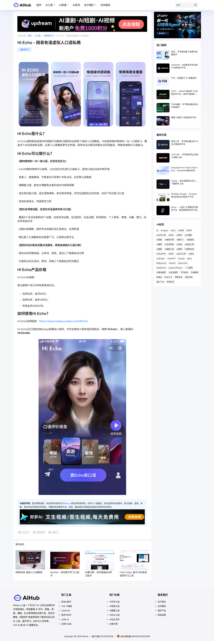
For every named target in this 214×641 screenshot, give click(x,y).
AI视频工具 (115, 606)
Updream (65, 610)
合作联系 (105, 5)
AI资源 (62, 5)
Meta (189, 258)
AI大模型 (188, 235)
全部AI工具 (66, 624)
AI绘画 (179, 244)
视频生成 (178, 277)
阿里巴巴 (170, 282)
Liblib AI (65, 619)
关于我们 (89, 5)
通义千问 (160, 282)
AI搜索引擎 (169, 240)
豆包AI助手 (66, 601)
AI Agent (164, 230)
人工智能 (189, 268)
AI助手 (179, 235)
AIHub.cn (66, 503)
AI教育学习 (49, 35)
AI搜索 (159, 240)
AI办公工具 (115, 615)
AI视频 (179, 249)
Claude (181, 258)
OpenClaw (182, 263)
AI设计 (171, 254)
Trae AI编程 (66, 606)
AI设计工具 (181, 254)
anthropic (161, 258)
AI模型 (159, 244)
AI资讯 (76, 5)
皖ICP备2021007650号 (102, 636)
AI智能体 (190, 240)
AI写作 (189, 230)
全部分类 (114, 624)
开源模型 (194, 272)
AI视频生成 (189, 249)
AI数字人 (180, 240)
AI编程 (159, 249)
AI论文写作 (161, 254)
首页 (38, 5)
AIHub (85, 636)
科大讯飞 (168, 277)
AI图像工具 (115, 610)
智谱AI (159, 277)
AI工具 (49, 5)
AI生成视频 (169, 244)
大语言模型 (173, 272)
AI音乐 (191, 254)
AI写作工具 (161, 235)
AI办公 (171, 235)
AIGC (173, 230)
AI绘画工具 (189, 244)
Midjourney (161, 263)
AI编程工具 (169, 249)
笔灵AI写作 (66, 615)
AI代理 (181, 230)
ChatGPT (171, 258)
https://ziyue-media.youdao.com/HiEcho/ (63, 321)
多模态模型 (161, 272)
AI (157, 230)
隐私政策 (162, 615)
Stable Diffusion (176, 268)
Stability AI (161, 268)
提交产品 (162, 610)
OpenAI (172, 263)
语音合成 (189, 277)
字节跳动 (184, 272)
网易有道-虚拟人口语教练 (29, 572)
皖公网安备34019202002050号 (135, 636)
